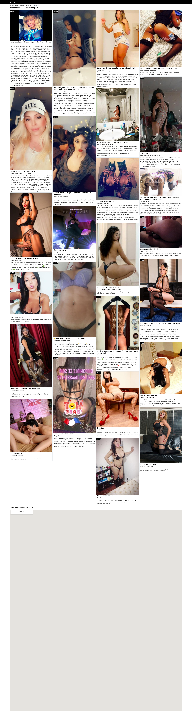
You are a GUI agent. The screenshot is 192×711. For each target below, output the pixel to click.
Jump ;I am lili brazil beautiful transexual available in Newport (116, 69)
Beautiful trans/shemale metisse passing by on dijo (159, 68)
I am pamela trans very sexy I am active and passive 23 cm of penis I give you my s (159, 198)
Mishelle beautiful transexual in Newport (26, 389)
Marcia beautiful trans (148, 464)
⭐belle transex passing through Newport (69, 338)
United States (23, 5)
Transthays (101, 428)
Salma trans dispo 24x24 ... (150, 249)
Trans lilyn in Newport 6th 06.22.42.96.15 (112, 142)
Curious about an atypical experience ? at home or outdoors (72, 194)
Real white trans (60, 250)
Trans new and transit (105, 496)
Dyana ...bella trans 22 (148, 395)
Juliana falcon (145, 153)
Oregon (30, 5)
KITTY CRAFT (13, 2)
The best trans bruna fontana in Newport (26, 258)
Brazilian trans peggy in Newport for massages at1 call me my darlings (117, 352)
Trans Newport (16, 454)
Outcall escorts (14, 5)
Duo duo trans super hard (106, 201)
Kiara (12, 315)
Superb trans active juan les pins (23, 171)
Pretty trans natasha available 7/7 (109, 287)
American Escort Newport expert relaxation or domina (31, 42)
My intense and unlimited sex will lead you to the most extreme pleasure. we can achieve (74, 88)
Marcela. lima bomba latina (64, 434)
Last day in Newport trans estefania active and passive (160, 323)
